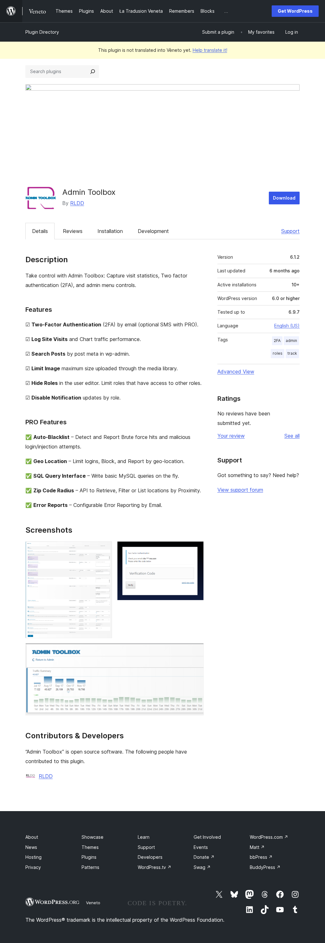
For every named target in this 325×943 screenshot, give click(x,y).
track (292, 353)
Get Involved (207, 837)
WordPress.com (269, 837)
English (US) (287, 325)
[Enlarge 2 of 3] (195, 550)
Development (153, 231)
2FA (277, 340)
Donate (204, 857)
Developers (150, 857)
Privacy (33, 867)
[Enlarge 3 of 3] (195, 652)
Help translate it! (210, 50)
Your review (231, 436)
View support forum (240, 490)
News (31, 847)
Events (201, 847)
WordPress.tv (154, 867)
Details (40, 231)
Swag (202, 867)
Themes (90, 847)
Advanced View (235, 371)
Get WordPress (295, 11)
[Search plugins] (92, 71)
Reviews (73, 231)
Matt (257, 847)
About (31, 837)
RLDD (77, 203)
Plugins (89, 857)
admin (291, 340)
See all (292, 436)
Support (290, 231)
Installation (110, 231)
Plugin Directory (42, 32)
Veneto (93, 902)
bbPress (261, 857)
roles (277, 353)
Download (284, 198)
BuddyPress (265, 867)
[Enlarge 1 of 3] (103, 550)
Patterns (90, 867)
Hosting (33, 857)
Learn (143, 837)
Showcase (92, 837)
